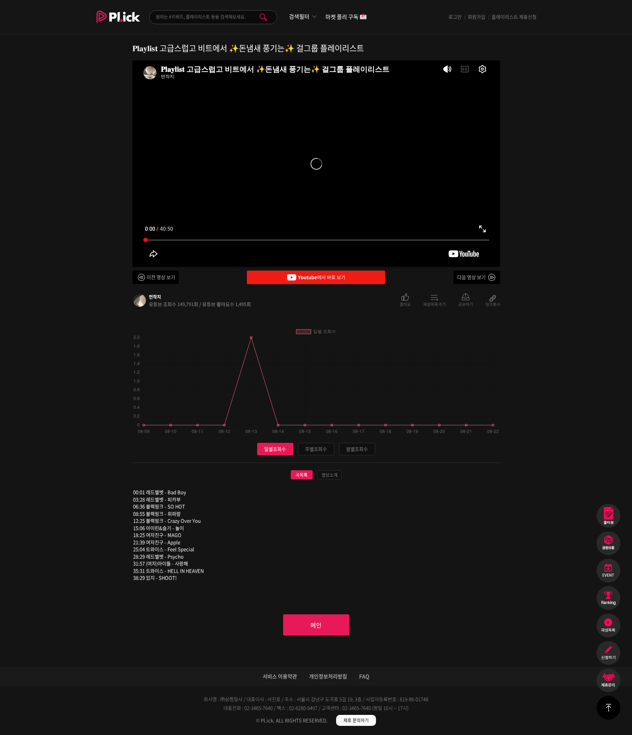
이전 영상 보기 (161, 277)
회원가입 (476, 16)
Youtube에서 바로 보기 (316, 277)
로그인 (455, 16)
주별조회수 (316, 448)
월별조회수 (357, 448)
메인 (316, 625)
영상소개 (329, 475)
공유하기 (465, 303)
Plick (118, 22)
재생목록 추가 (434, 303)
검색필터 (299, 16)
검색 (263, 17)
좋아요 (405, 303)
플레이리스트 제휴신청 (514, 16)
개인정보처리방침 (328, 676)
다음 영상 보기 (471, 277)
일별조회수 (275, 448)
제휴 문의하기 (356, 720)
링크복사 (492, 303)
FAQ (364, 676)
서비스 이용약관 (280, 676)
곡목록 (302, 475)
